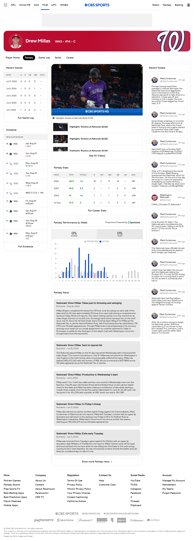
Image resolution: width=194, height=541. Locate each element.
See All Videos (97, 155)
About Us (40, 480)
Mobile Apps (11, 505)
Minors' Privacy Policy (79, 488)
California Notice (76, 498)
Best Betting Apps (14, 493)
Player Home (13, 57)
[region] (97, 89)
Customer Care (107, 484)
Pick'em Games (12, 480)
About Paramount (45, 488)
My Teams (167, 488)
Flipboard (135, 505)
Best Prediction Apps (15, 497)
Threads (134, 501)
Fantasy (29, 57)
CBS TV (39, 497)
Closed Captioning (77, 494)
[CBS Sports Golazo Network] (121, 513)
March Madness (12, 501)
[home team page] (10, 144)
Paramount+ (42, 493)
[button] (5, 5)
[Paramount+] (85, 519)
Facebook (135, 493)
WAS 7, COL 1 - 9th (34, 193)
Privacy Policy (74, 484)
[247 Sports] (44, 519)
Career (70, 57)
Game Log (44, 57)
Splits (58, 57)
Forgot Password (171, 493)
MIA (15, 144)
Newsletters (169, 484)
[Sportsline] (65, 519)
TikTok (133, 484)
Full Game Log (26, 117)
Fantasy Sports (12, 484)
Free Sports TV (12, 488)
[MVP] (121, 519)
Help (101, 480)
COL (16, 163)
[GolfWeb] (153, 520)
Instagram (135, 488)
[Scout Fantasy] (137, 520)
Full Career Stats (97, 210)
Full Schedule (25, 246)
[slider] (97, 107)
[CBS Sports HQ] (91, 513)
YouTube (135, 480)
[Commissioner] (105, 519)
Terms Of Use (74, 480)
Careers (39, 484)
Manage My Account (173, 480)
